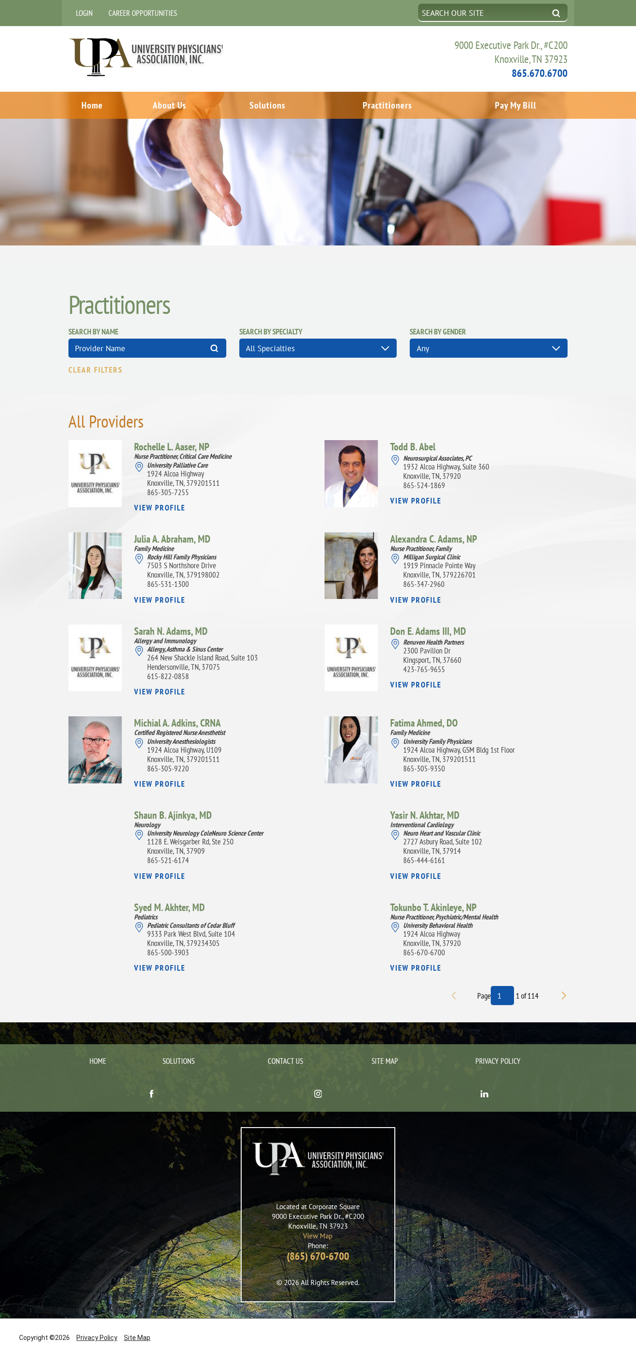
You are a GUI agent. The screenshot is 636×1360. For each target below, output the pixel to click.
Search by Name (93, 332)
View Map (317, 1235)
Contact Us (285, 1061)
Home (92, 105)
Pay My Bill (515, 105)
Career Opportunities (142, 13)
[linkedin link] (484, 1094)
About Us (169, 105)
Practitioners (387, 105)
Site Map (385, 1061)
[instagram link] (318, 1094)
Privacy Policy (498, 1061)
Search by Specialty (270, 332)
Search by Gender (438, 332)
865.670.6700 (540, 73)
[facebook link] (151, 1094)
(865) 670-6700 (318, 1256)
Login (84, 13)
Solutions (267, 105)
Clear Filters (95, 370)
